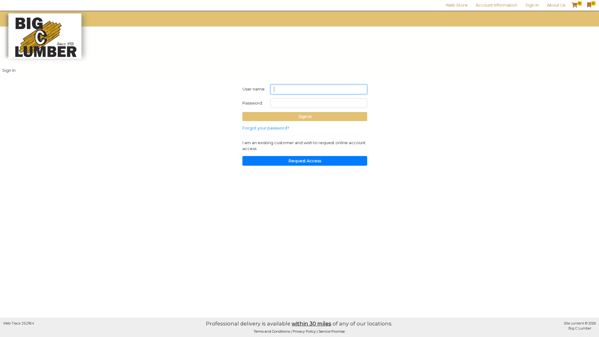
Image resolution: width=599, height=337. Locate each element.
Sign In (532, 4)
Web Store (457, 4)
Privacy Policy (305, 331)
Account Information (496, 4)
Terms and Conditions (272, 331)
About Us (556, 4)
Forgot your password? (265, 127)
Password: (252, 102)
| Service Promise (331, 331)
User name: (253, 88)
